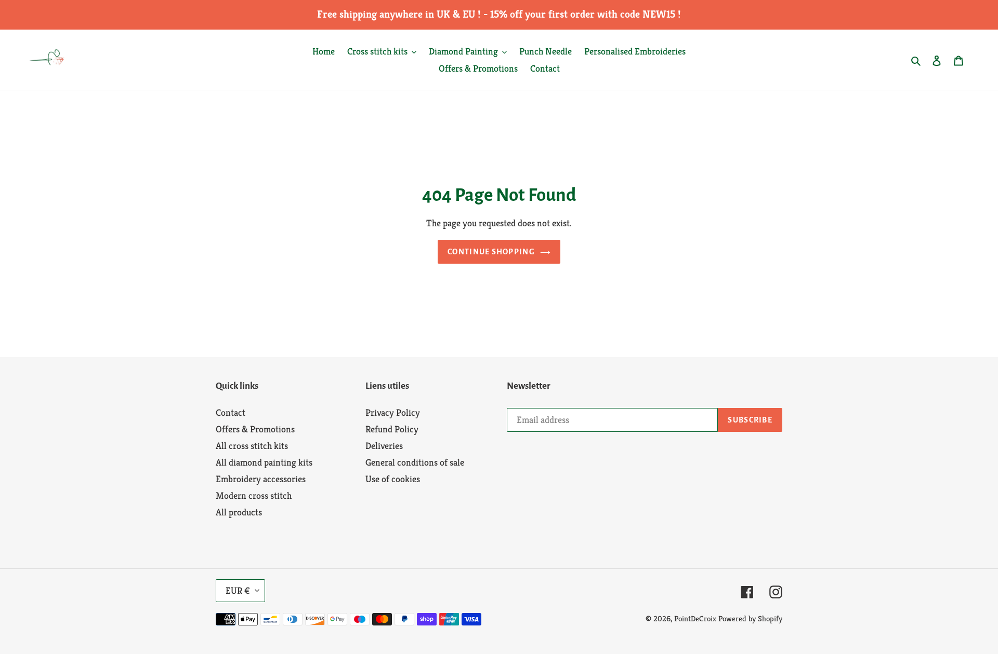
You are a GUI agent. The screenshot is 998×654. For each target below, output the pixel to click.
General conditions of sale (414, 462)
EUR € (238, 590)
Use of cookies (392, 479)
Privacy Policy (392, 412)
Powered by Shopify (750, 618)
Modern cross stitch (254, 495)
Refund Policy (391, 429)
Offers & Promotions (255, 429)
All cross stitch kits (252, 446)
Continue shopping (491, 252)
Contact (230, 412)
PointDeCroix (695, 618)
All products (239, 512)
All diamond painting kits (264, 462)
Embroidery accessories (261, 479)
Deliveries (384, 446)
